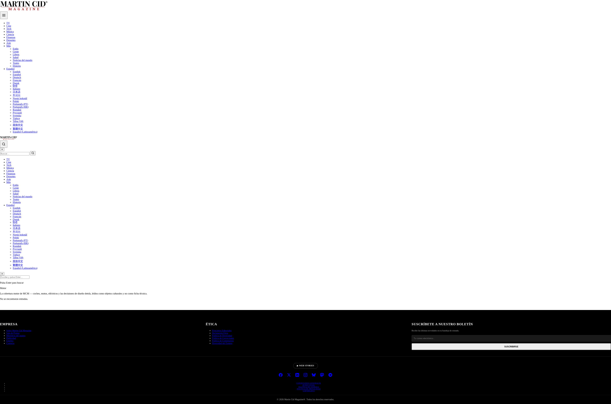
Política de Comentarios (223, 341)
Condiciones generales (308, 383)
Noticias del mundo (22, 60)
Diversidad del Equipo (222, 343)
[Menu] (4, 15)
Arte (8, 43)
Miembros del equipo (15, 335)
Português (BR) (20, 107)
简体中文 (18, 125)
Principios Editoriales (222, 330)
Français (17, 80)
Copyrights (309, 391)
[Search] (3, 144)
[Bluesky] (314, 375)
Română (17, 109)
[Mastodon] (322, 375)
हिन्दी (15, 86)
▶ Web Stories (305, 366)
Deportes (10, 40)
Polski (16, 101)
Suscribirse (511, 346)
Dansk (16, 83)
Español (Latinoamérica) (25, 131)
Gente (16, 51)
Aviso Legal (308, 385)
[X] (289, 375)
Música (10, 31)
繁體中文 (18, 128)
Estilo (15, 48)
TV (8, 23)
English (16, 71)
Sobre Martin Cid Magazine (18, 330)
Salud (15, 57)
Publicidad (11, 338)
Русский (17, 112)
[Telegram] (330, 375)
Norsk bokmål (20, 98)
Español (10, 68)
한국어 (16, 95)
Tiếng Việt (18, 121)
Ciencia (10, 34)
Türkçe (16, 118)
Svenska (17, 115)
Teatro (16, 63)
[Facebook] (281, 375)
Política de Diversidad (222, 335)
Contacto (10, 343)
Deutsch (17, 77)
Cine (8, 25)
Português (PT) (20, 104)
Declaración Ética (220, 333)
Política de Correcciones (223, 338)
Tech (8, 28)
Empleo (9, 341)
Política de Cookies (308, 387)
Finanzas (10, 37)
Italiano (16, 88)
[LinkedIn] (297, 375)
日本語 (16, 92)
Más (8, 46)
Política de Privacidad (309, 389)
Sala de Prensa (12, 333)
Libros (16, 54)
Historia (17, 66)
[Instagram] (305, 375)
